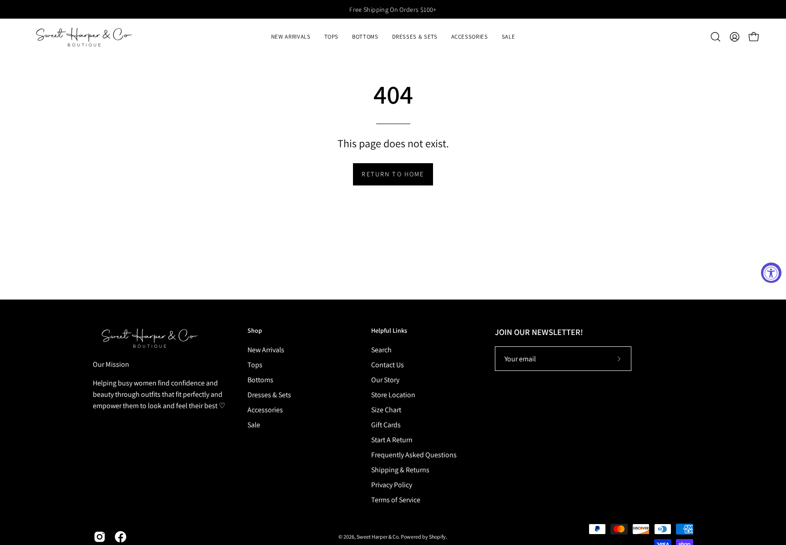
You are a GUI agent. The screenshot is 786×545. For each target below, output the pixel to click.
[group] (393, 9)
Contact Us (387, 365)
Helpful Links (389, 331)
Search (381, 350)
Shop (254, 331)
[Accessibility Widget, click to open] (771, 272)
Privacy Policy (391, 485)
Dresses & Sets (269, 395)
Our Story (385, 380)
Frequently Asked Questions (414, 455)
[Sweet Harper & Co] (84, 36)
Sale (253, 425)
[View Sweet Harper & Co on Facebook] (120, 537)
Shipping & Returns (400, 470)
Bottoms (260, 380)
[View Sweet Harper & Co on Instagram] (99, 537)
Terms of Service (395, 500)
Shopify (437, 536)
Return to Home (393, 174)
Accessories (265, 410)
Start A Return (392, 440)
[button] (331, 37)
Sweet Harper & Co (377, 536)
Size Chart (386, 410)
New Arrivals (265, 350)
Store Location (393, 395)
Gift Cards (386, 425)
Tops (254, 365)
